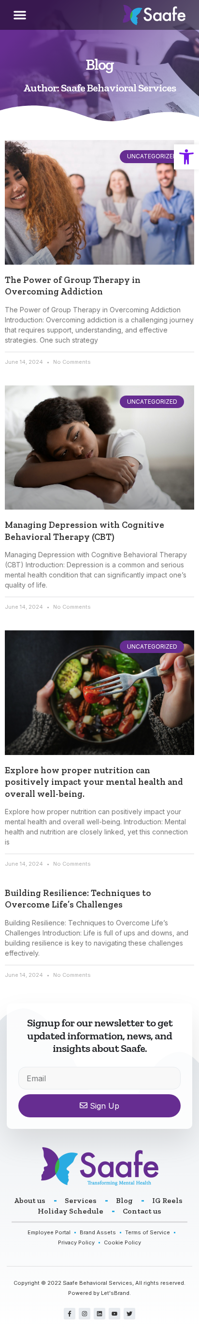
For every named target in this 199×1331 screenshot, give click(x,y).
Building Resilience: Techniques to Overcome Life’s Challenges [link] (78, 898)
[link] (186, 156)
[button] (20, 15)
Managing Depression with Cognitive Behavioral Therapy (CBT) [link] (84, 530)
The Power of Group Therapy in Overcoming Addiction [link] (73, 285)
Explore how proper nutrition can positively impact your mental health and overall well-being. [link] (94, 782)
